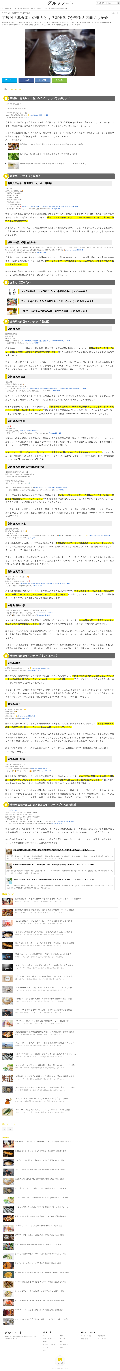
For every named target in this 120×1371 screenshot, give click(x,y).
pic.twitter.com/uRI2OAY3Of (58, 487)
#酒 (54, 389)
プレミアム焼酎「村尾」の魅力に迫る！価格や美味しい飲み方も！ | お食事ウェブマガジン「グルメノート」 (54, 879)
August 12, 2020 (45, 771)
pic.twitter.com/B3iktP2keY (61, 583)
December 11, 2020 (43, 615)
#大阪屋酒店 (28, 583)
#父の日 (44, 583)
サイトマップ (102, 1339)
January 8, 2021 (56, 209)
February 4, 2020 (56, 823)
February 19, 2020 (55, 433)
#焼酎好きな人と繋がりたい (42, 341)
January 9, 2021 (58, 490)
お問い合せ (84, 1339)
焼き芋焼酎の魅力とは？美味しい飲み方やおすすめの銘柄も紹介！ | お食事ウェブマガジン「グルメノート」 (54, 850)
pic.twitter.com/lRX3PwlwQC (39, 115)
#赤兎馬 (49, 206)
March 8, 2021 (41, 252)
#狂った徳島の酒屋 (62, 389)
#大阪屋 (34, 583)
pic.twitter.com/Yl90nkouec (101, 535)
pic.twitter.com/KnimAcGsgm (65, 821)
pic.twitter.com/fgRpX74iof (77, 389)
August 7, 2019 (31, 538)
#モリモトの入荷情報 (28, 206)
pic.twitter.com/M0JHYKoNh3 (26, 716)
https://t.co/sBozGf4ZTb (41, 487)
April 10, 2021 (55, 391)
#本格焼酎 (42, 206)
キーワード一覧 (86, 1336)
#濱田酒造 (55, 206)
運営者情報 (101, 1336)
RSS (82, 1342)
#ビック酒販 (13, 810)
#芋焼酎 (25, 341)
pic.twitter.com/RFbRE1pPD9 (29, 431)
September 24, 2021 (34, 670)
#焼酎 (37, 206)
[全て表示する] (16, 89)
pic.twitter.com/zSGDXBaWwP (68, 206)
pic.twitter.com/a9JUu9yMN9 (41, 668)
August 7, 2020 (34, 343)
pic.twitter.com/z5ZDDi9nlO (74, 250)
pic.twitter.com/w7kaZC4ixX (45, 613)
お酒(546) (114, 13)
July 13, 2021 (28, 117)
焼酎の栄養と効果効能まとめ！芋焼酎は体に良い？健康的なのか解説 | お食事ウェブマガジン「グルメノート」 (54, 864)
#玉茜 (41, 389)
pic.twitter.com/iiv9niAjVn (39, 769)
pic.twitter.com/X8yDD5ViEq (61, 341)
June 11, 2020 (37, 586)
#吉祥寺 (21, 583)
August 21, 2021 (27, 718)
